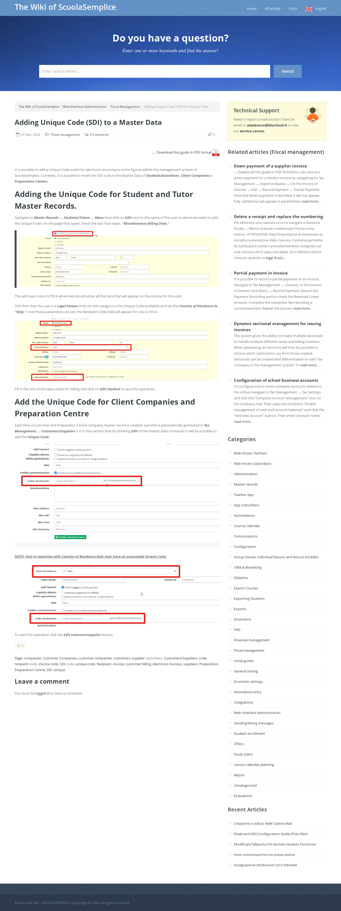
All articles (273, 8)
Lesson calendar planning (254, 764)
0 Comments (99, 134)
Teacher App (244, 494)
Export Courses (246, 588)
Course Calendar (247, 525)
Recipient (104, 664)
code (202, 658)
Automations (244, 515)
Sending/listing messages (254, 723)
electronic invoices (167, 664)
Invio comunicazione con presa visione (264, 854)
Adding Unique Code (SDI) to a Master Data (88, 122)
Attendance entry (248, 692)
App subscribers (246, 505)
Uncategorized (245, 785)
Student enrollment (249, 733)
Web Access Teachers (250, 453)
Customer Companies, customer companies (77, 658)
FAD (237, 629)
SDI (62, 664)
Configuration (245, 546)
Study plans (243, 754)
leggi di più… (275, 257)
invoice (118, 664)
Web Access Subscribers (252, 463)
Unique (59, 669)
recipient (22, 664)
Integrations (243, 702)
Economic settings (248, 681)
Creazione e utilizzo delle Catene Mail (263, 823)
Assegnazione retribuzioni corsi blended (265, 865)
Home (252, 8)
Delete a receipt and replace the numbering (278, 216)
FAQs (293, 8)
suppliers (190, 664)
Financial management (252, 640)
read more (310, 201)
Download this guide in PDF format (184, 152)
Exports (240, 608)
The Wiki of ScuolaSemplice (65, 7)
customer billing (138, 664)
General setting (246, 671)
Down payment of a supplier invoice (270, 166)
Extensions (242, 619)
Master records (246, 484)
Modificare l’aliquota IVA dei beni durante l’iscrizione (275, 844)
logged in (42, 693)
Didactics (241, 577)
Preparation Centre (30, 669)
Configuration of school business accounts (276, 380)
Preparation (208, 664)
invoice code (48, 664)
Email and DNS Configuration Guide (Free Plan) (271, 833)
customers (121, 658)
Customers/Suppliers (180, 658)
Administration (246, 473)
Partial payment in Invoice (261, 273)
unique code (85, 664)
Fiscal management (65, 134)
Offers (239, 743)
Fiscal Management (125, 106)
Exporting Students (249, 598)
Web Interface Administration (84, 106)
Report (239, 775)
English (320, 8)
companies (32, 658)
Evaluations (243, 795)
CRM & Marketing (248, 567)
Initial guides (244, 660)
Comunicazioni (245, 536)
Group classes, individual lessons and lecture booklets (276, 557)
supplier (138, 658)
